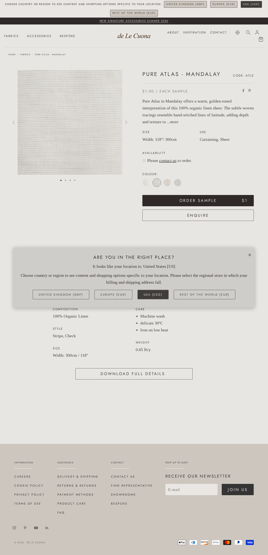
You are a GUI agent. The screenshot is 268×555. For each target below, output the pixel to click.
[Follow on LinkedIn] (47, 528)
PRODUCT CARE (71, 503)
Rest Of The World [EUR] (134, 13)
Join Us (238, 489)
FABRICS (11, 36)
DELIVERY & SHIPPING (77, 476)
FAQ (61, 512)
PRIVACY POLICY (29, 494)
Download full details (132, 374)
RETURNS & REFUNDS (77, 485)
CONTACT (218, 32)
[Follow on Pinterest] (25, 528)
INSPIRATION (194, 32)
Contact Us (123, 476)
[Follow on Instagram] (14, 528)
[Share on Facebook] (243, 90)
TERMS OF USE (27, 503)
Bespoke (119, 503)
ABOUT (173, 32)
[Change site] (237, 32)
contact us (168, 160)
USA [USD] (251, 4)
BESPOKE (67, 36)
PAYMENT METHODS (75, 494)
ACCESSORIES (39, 36)
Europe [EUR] (224, 4)
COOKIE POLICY (29, 485)
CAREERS (22, 476)
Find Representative (132, 485)
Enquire (198, 215)
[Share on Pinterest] (249, 90)
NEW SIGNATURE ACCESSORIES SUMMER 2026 (134, 21)
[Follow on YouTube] (36, 528)
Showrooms (123, 494)
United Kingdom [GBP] (185, 4)
